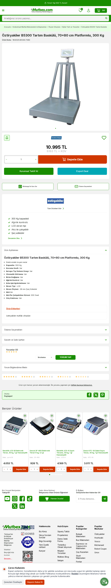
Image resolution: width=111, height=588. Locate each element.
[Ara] (106, 18)
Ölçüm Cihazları (54, 27)
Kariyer (42, 551)
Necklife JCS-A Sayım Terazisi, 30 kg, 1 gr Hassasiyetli (65, 453)
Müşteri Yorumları (62, 552)
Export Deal (82, 171)
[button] (55, 128)
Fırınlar (79, 562)
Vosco (97, 541)
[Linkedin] (22, 506)
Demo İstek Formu (63, 540)
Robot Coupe (100, 549)
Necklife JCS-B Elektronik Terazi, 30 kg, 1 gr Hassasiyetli (15, 452)
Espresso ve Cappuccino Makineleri (81, 546)
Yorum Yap (65, 357)
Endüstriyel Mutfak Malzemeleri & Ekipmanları (30, 27)
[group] (55, 87)
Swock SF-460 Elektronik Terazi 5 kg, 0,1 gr (40, 452)
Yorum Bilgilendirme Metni (15, 367)
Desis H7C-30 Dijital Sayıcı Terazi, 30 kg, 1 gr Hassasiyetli (95, 452)
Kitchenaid (99, 545)
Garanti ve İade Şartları (14, 340)
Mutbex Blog (63, 557)
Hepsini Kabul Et (35, 582)
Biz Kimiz (43, 531)
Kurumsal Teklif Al (29, 171)
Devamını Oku (14, 238)
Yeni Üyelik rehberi (44, 546)
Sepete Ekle (75, 159)
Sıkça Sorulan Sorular (45, 536)
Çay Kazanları (82, 552)
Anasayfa (7, 27)
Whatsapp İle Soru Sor (30, 186)
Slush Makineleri (80, 557)
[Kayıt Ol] (104, 499)
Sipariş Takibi (63, 531)
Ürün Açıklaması (11, 250)
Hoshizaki (98, 538)
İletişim (60, 560)
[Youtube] (7, 498)
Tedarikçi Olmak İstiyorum (65, 546)
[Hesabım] (88, 10)
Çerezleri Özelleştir (13, 582)
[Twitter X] (14, 506)
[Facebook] (22, 498)
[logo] (42, 10)
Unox (96, 552)
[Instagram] (14, 498)
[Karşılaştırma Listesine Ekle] (25, 420)
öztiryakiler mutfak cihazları (18, 316)
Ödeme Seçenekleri (85, 186)
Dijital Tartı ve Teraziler (70, 27)
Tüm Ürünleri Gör (54, 208)
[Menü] (3, 10)
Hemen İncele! (57, 498)
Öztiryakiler (99, 534)
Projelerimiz (63, 535)
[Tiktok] (29, 498)
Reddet (75, 573)
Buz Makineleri (82, 540)
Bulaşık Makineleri (80, 535)
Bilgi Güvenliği (45, 541)
